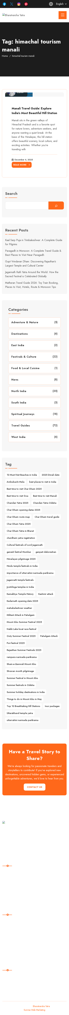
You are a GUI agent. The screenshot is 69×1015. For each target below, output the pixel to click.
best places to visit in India (42, 481)
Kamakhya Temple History (20, 594)
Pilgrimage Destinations (17, 878)
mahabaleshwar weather (19, 608)
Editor (20, 92)
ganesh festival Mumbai (19, 552)
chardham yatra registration (21, 538)
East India (17, 345)
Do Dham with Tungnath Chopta (21, 947)
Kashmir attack (45, 594)
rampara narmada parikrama (22, 657)
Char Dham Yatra (14, 934)
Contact (9, 898)
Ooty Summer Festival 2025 (21, 636)
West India (18, 437)
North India (18, 391)
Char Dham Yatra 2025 (18, 523)
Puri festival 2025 (16, 643)
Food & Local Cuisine (25, 368)
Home (5, 56)
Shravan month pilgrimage (20, 671)
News (14, 380)
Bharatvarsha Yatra (41, 1006)
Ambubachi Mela (15, 481)
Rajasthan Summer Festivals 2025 (24, 650)
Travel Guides (20, 425)
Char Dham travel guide (47, 516)
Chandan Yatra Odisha (44, 502)
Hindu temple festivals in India (22, 566)
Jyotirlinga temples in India (20, 587)
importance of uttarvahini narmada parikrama (30, 573)
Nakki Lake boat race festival (21, 629)
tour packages (52, 706)
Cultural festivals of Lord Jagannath (25, 545)
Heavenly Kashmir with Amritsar (21, 940)
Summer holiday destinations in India (26, 692)
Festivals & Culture (23, 357)
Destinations (19, 334)
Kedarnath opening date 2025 (22, 601)
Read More (19, 164)
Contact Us (34, 787)
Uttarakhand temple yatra (20, 713)
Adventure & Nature (24, 322)
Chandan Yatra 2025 (17, 502)
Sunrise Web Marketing (34, 1009)
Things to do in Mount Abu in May (24, 699)
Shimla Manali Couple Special (20, 927)
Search (11, 194)
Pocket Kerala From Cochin (19, 953)
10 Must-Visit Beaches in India (22, 474)
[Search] (56, 205)
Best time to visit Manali (45, 495)
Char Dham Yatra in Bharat (20, 531)
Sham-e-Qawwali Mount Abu (21, 664)
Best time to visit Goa (17, 495)
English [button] (60, 4)
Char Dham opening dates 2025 (23, 509)
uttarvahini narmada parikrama (22, 720)
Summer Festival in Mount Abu (22, 678)
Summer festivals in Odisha (20, 685)
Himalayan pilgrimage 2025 (21, 559)
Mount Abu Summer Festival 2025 (24, 622)
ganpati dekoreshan (46, 552)
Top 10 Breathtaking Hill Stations (23, 706)
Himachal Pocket (13, 921)
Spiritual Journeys (22, 414)
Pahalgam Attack (49, 636)
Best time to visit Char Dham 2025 (24, 488)
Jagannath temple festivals (20, 580)
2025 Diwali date (50, 474)
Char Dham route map (18, 516)
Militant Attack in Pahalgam (20, 615)
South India (18, 402)
